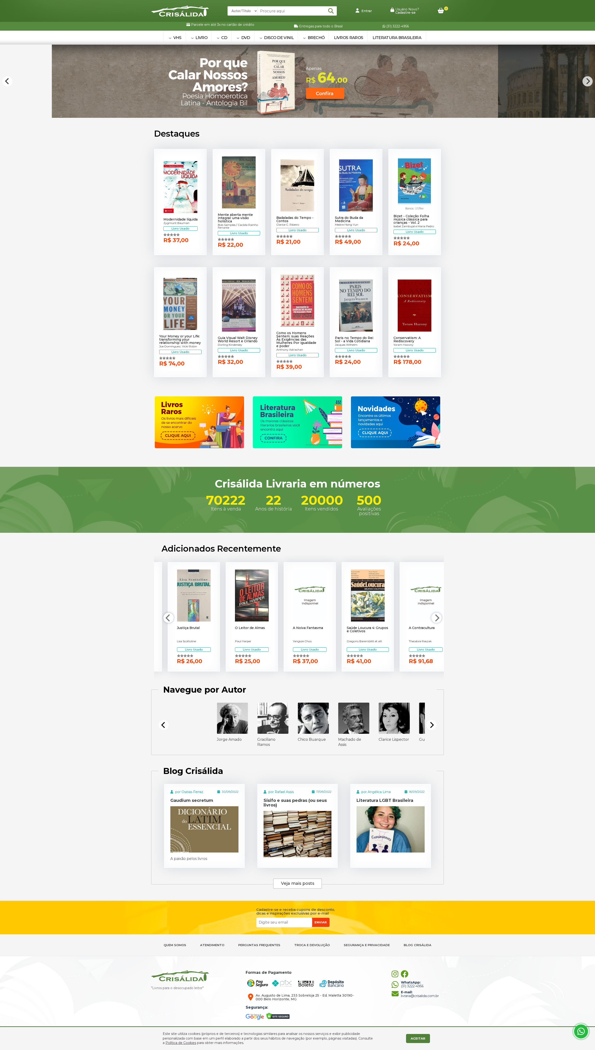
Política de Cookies (180, 1043)
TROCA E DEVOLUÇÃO (312, 945)
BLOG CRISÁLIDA (417, 945)
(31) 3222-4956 (397, 26)
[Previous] (7, 81)
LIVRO (201, 38)
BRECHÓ (315, 38)
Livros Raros (348, 38)
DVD (245, 38)
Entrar (366, 11)
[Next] (587, 81)
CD (223, 38)
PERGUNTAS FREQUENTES (259, 945)
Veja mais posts (297, 883)
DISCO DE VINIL (278, 38)
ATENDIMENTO (212, 945)
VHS (176, 38)
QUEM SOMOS (175, 945)
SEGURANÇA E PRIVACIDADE (367, 945)
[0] (441, 11)
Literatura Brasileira (397, 38)
